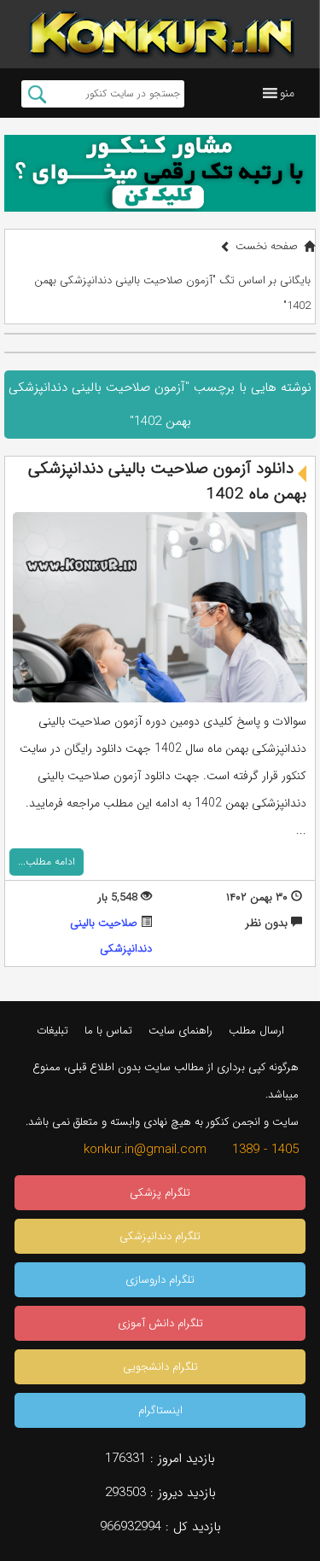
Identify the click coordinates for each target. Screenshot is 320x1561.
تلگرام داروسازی (160, 1280)
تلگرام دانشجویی (160, 1367)
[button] (287, 93)
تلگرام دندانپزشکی (160, 1236)
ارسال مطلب (256, 1031)
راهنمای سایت (180, 1031)
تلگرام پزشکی (160, 1193)
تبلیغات (52, 1031)
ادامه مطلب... (46, 861)
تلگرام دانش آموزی (160, 1323)
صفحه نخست (267, 246)
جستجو (37, 94)
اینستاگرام (160, 1410)
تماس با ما (108, 1031)
